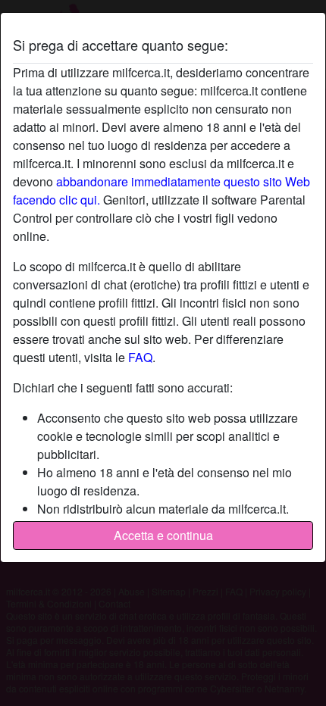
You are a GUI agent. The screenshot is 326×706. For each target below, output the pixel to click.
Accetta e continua (163, 535)
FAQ (140, 357)
